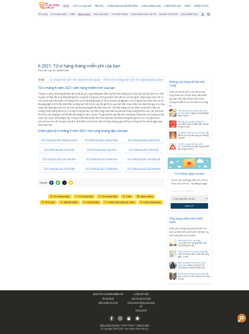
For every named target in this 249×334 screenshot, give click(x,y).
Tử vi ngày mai (86, 196)
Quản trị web (143, 325)
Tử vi (66, 6)
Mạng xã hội (141, 310)
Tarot (187, 6)
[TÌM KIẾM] (208, 14)
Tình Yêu (99, 6)
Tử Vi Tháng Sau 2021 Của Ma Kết (59, 168)
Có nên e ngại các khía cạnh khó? (193, 146)
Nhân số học (201, 6)
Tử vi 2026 (43, 14)
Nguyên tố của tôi (168, 14)
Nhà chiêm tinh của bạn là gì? (193, 254)
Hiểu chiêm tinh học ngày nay (192, 243)
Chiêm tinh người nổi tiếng (122, 6)
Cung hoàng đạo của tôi (143, 14)
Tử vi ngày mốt (109, 196)
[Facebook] (51, 183)
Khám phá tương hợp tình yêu (194, 276)
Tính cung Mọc (101, 14)
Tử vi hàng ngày (58, 14)
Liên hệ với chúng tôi (141, 298)
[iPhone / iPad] (129, 318)
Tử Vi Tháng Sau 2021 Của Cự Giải (59, 149)
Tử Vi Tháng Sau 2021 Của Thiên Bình (59, 158)
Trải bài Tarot (71, 202)
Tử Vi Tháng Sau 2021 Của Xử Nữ (144, 149)
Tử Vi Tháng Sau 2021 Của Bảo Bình (101, 168)
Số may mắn (93, 202)
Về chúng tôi (108, 298)
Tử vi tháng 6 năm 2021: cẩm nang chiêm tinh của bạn (75, 79)
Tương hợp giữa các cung (121, 202)
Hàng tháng (84, 14)
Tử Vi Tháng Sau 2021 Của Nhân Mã (143, 158)
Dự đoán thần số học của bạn (193, 135)
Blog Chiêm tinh (189, 14)
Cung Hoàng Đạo (151, 6)
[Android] (137, 318)
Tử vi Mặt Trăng (120, 14)
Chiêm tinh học (172, 6)
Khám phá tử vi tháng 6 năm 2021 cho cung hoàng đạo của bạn (133, 79)
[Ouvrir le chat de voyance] (242, 318)
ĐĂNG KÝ (189, 206)
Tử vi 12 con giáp (82, 6)
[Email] (71, 183)
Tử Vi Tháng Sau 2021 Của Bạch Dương (59, 139)
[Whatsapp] (58, 183)
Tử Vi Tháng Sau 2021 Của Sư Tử (101, 149)
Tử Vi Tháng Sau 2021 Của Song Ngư (144, 168)
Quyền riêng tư (128, 325)
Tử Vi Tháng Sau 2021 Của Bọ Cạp (101, 158)
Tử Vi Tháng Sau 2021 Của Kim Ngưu (101, 139)
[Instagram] (120, 318)
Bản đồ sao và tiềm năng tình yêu (193, 124)
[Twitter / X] (64, 183)
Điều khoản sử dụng (107, 302)
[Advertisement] (124, 38)
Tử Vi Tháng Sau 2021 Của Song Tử (144, 139)
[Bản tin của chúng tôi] (203, 14)
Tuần (72, 14)
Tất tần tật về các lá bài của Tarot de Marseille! (193, 113)
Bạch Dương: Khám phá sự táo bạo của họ (192, 265)
